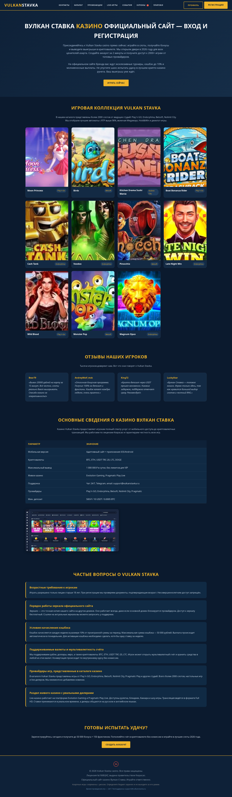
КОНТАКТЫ (64, 5)
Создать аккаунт (116, 744)
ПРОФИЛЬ (193, 5)
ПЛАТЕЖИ (158, 5)
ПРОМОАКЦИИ (95, 5)
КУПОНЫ (142, 5)
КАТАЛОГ (78, 5)
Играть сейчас (116, 83)
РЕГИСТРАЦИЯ (216, 4)
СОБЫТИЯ (127, 5)
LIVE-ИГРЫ (112, 5)
